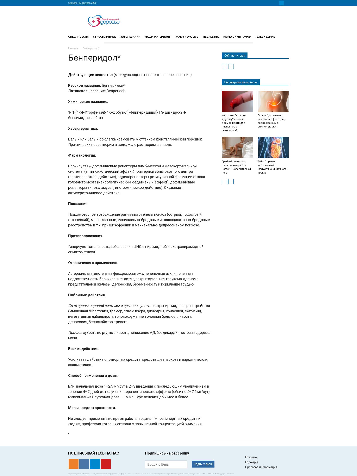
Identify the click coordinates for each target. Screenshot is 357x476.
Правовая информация (261, 467)
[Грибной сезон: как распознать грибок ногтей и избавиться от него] (237, 147)
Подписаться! (203, 464)
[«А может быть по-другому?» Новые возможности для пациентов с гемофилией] (237, 101)
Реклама (251, 457)
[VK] (276, 3)
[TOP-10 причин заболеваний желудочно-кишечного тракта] (273, 147)
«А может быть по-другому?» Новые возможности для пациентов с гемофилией (234, 123)
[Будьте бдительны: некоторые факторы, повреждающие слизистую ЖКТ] (273, 101)
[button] (284, 35)
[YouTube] (286, 3)
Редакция (251, 462)
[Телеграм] (281, 3)
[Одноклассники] (271, 3)
